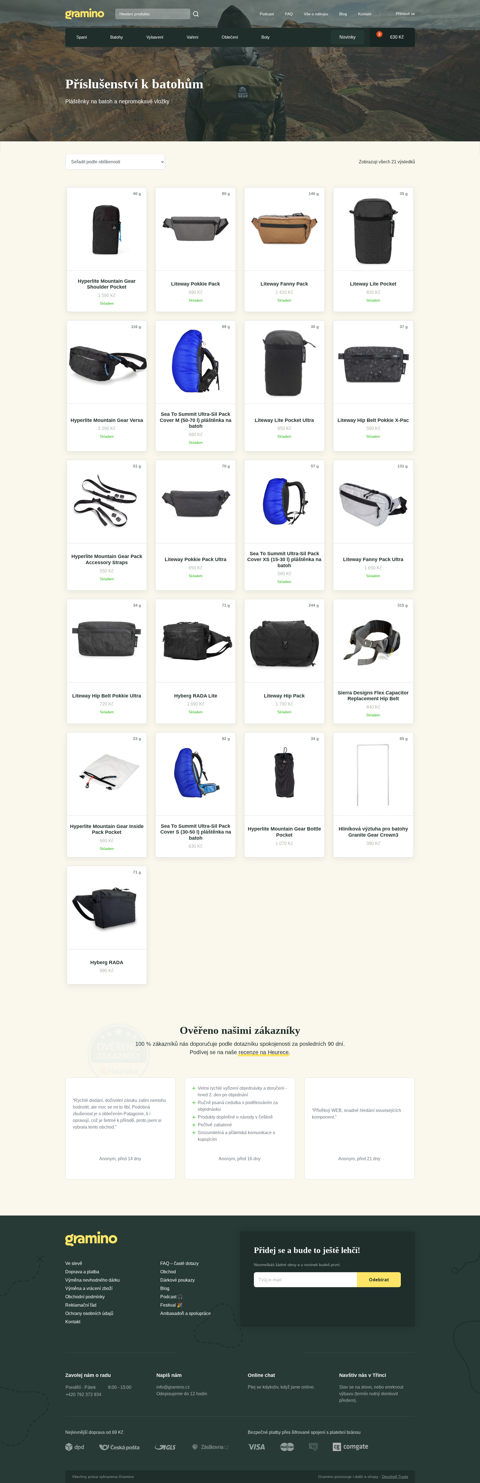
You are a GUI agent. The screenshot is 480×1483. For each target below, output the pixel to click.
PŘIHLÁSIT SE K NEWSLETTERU (288, 793)
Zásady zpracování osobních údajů (288, 805)
